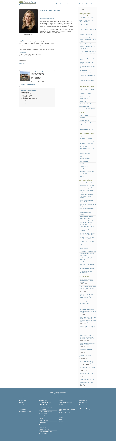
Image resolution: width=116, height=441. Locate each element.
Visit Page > (24, 103)
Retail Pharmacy (83, 161)
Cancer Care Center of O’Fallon (87, 185)
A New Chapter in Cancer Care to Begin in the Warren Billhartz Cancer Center (87, 288)
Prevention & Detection (85, 174)
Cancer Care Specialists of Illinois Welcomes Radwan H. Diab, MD (86, 280)
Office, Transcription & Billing (86, 171)
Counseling (82, 163)
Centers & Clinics (83, 400)
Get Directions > (31, 84)
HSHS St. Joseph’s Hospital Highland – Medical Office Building (86, 243)
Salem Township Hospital (85, 262)
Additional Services (71, 4)
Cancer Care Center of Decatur (47, 17)
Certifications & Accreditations (65, 402)
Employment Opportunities (65, 412)
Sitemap (61, 421)
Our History (61, 415)
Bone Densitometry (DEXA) (87, 148)
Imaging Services (83, 135)
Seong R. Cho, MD (84, 98)
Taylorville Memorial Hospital (47, 18)
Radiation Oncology (84, 120)
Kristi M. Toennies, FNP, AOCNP (87, 51)
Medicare (81, 176)
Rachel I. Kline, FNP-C (85, 70)
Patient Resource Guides (85, 168)
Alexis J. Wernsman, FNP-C (86, 83)
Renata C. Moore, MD (84, 96)
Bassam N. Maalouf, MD (85, 37)
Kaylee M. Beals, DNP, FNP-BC (87, 75)
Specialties (59, 4)
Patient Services (83, 166)
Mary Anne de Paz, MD (85, 93)
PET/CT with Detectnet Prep (87, 141)
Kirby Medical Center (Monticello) (87, 251)
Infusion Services (83, 151)
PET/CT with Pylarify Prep (86, 143)
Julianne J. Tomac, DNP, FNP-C (87, 78)
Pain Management (83, 127)
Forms (60, 419)
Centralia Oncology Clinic (85, 188)
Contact (93, 4)
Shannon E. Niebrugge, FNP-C (87, 80)
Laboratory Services (84, 153)
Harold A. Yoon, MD (84, 101)
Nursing (81, 156)
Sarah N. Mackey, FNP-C (85, 73)
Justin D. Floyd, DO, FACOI (86, 17)
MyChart (61, 400)
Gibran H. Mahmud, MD (85, 43)
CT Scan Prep (83, 146)
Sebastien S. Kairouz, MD (85, 34)
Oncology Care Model (84, 158)
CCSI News (62, 404)
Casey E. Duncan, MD (85, 103)
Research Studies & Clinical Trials (26, 407)
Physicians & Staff (83, 402)
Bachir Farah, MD (83, 49)
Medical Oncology (83, 115)
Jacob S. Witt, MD (84, 106)
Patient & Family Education (86, 129)
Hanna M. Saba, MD (84, 32)
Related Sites (62, 424)
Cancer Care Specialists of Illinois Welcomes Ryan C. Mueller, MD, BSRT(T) (86, 296)
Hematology (82, 117)
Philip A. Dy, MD (83, 24)
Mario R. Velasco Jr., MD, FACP (87, 29)
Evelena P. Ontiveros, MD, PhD (87, 46)
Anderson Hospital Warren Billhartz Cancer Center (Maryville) (86, 196)
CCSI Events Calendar (64, 407)
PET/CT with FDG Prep (86, 138)
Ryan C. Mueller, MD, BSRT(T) (87, 108)
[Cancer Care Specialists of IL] (27, 5)
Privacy (61, 417)
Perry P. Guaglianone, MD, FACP (87, 27)
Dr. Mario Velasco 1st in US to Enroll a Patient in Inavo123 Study (87, 328)
